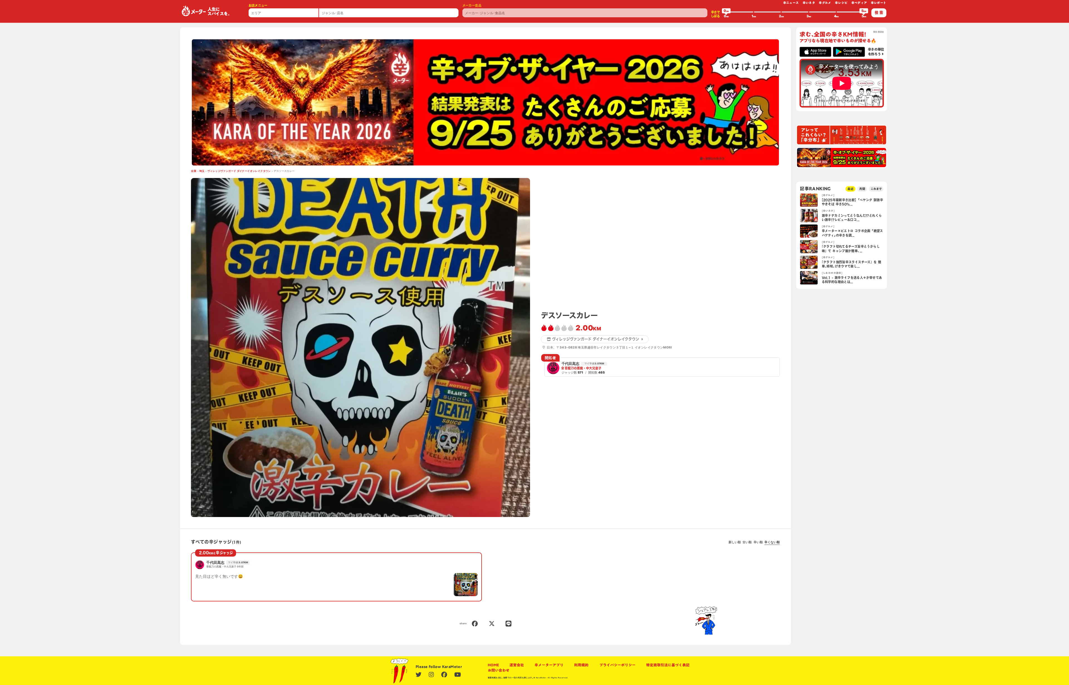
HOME (493, 665)
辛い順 (758, 542)
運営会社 (516, 665)
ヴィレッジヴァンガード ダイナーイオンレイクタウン (239, 171)
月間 (862, 188)
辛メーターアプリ (548, 665)
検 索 (879, 12)
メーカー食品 (471, 5)
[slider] (726, 12)
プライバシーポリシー (617, 665)
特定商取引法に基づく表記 (668, 665)
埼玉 (202, 171)
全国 (193, 171)
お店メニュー (258, 5)
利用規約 (581, 665)
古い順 (747, 542)
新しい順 (735, 542)
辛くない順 (772, 542)
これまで (876, 188)
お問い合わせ (498, 670)
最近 (850, 188)
